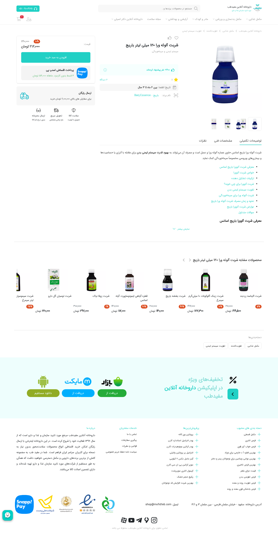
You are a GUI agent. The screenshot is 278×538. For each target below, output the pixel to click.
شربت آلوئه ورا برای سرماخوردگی (236, 195)
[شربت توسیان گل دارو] (53, 280)
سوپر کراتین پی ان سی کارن (180, 465)
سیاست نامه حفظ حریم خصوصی (121, 452)
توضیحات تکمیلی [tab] (251, 140)
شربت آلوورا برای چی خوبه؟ (239, 184)
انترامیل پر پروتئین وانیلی (181, 452)
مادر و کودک (201, 19)
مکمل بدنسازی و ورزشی (228, 19)
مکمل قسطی (250, 434)
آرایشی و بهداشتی (178, 19)
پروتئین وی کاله (186, 434)
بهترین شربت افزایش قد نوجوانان (177, 483)
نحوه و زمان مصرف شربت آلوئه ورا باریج (232, 201)
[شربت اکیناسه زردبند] (243, 280)
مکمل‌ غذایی (255, 19)
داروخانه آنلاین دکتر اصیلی (128, 19)
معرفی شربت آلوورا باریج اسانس (237, 167)
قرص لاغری (250, 440)
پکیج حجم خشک (185, 477)
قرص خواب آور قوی (247, 446)
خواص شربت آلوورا (244, 173)
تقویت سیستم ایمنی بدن (240, 190)
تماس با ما (132, 434)
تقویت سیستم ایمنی (215, 346)
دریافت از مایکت (78, 394)
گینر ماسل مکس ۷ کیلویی (181, 458)
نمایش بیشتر (183, 229)
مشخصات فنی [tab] (223, 140)
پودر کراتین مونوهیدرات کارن (180, 446)
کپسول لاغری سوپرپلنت (182, 471)
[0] (18, 19)
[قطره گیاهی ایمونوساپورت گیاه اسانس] (129, 280)
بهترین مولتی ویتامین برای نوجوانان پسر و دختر (233, 458)
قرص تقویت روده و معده (244, 483)
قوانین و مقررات (129, 446)
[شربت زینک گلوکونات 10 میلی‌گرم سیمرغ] (205, 280)
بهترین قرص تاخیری (246, 465)
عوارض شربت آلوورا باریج (240, 207)
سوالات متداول (246, 212)
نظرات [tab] (203, 140)
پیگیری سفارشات (129, 440)
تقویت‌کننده (236, 346)
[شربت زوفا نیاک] (91, 280)
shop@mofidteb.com (158, 504)
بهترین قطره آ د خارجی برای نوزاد (240, 452)
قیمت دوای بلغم (248, 471)
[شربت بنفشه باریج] (167, 280)
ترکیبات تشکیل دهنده (242, 178)
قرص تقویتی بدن (247, 477)
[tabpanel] (181, 191)
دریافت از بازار (112, 394)
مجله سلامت (154, 19)
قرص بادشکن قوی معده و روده (241, 489)
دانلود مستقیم (43, 393)
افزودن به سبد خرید (56, 57)
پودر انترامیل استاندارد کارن (180, 440)
